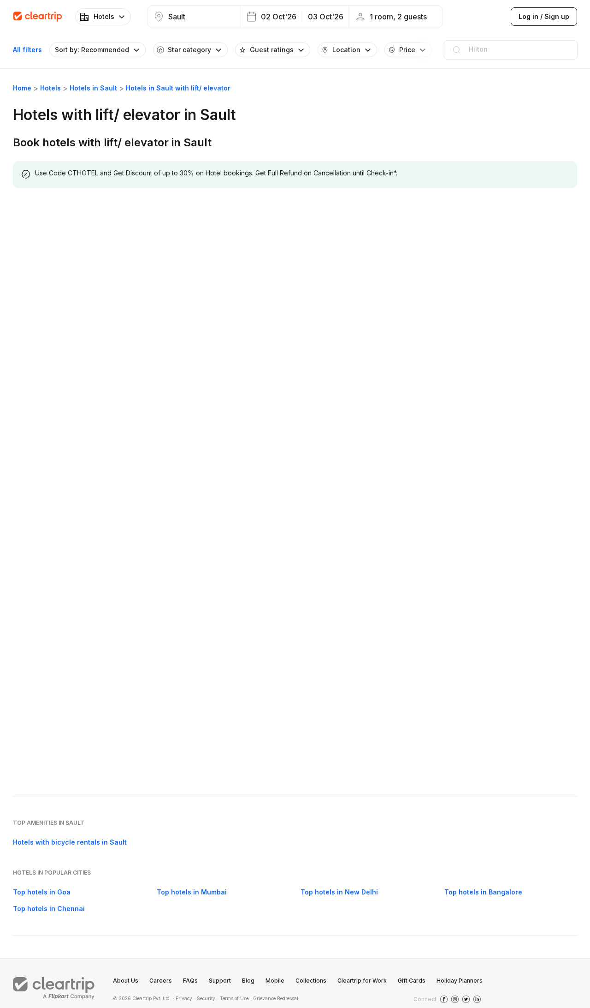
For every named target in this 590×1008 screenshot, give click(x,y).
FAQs (190, 980)
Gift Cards (411, 980)
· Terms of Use (232, 998)
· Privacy (182, 998)
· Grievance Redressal (274, 998)
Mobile (275, 980)
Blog (248, 980)
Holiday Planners (460, 980)
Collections (310, 980)
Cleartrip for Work (362, 980)
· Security (204, 998)
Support (220, 980)
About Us (125, 980)
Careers (160, 980)
